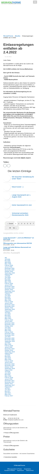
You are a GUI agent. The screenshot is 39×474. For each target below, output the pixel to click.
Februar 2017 (9, 396)
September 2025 (10, 273)
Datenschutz (30, 470)
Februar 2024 (9, 302)
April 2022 (8, 329)
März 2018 (8, 376)
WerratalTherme (8, 36)
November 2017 (9, 382)
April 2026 (8, 262)
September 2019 (10, 352)
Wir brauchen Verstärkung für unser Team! (23, 178)
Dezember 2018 (9, 364)
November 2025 (9, 270)
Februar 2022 (9, 332)
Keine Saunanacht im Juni (22, 205)
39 (10, 228)
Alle (6, 258)
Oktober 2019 (9, 350)
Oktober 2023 (9, 308)
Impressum (20, 470)
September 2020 (10, 341)
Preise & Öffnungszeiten (11, 432)
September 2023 (10, 309)
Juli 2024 (7, 294)
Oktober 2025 (9, 271)
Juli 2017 (7, 388)
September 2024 (10, 291)
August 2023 (8, 311)
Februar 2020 (9, 345)
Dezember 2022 (9, 323)
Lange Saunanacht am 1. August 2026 (21, 196)
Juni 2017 (8, 389)
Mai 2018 (7, 374)
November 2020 (9, 339)
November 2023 (9, 306)
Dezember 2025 (9, 268)
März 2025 (8, 282)
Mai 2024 (7, 297)
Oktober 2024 (9, 289)
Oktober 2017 (9, 383)
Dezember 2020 (9, 338)
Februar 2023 (9, 320)
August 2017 (8, 386)
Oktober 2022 (9, 326)
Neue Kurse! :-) (17, 187)
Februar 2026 (9, 265)
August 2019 (8, 353)
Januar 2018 (8, 379)
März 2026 (8, 264)
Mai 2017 (7, 391)
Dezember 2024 (9, 286)
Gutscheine (9, 449)
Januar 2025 (8, 285)
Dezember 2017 (9, 380)
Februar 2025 (9, 283)
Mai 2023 (7, 315)
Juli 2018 (7, 371)
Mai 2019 (7, 356)
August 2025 (8, 274)
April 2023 (8, 317)
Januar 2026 (8, 267)
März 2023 (8, 318)
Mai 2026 (7, 261)
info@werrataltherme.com (15, 420)
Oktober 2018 (9, 367)
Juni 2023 (8, 314)
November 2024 (9, 288)
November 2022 (9, 324)
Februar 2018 (9, 377)
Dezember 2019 (9, 349)
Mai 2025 (7, 279)
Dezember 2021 (9, 333)
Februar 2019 (9, 361)
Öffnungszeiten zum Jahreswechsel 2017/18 (17, 243)
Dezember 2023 (9, 305)
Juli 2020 (7, 342)
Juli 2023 (7, 312)
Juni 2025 (8, 277)
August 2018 (8, 370)
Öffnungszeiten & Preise (14, 469)
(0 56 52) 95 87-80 (13, 418)
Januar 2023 (8, 321)
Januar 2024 (8, 303)
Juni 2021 (8, 336)
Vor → (15, 228)
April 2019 (8, 358)
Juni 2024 (8, 295)
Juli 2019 (7, 355)
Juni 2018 (8, 373)
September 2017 (10, 385)
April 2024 (8, 298)
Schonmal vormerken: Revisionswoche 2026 (20, 214)
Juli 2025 (7, 276)
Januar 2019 (8, 362)
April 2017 (8, 393)
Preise (6, 436)
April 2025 (8, 280)
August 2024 (8, 292)
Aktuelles (17, 36)
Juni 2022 (8, 327)
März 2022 (8, 330)
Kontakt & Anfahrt (9, 470)
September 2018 (10, 368)
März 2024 (8, 300)
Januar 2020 (8, 347)
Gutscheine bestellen (10, 457)
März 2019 (8, 359)
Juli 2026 (7, 259)
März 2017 (8, 394)
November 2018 (9, 365)
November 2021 (9, 335)
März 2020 (8, 344)
